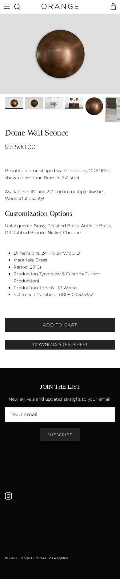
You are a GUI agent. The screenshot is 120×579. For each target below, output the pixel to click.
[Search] (20, 7)
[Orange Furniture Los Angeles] (60, 6)
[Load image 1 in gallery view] (60, 54)
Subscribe (60, 434)
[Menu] (7, 7)
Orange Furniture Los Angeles (43, 558)
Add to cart (60, 325)
